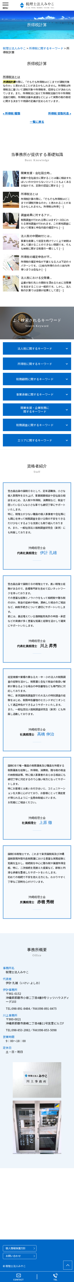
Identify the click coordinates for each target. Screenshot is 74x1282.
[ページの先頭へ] (67, 1265)
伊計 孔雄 (48, 552)
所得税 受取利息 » (59, 113)
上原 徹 (45, 822)
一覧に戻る (37, 122)
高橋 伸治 (45, 734)
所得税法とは (11, 77)
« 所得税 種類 (11, 113)
